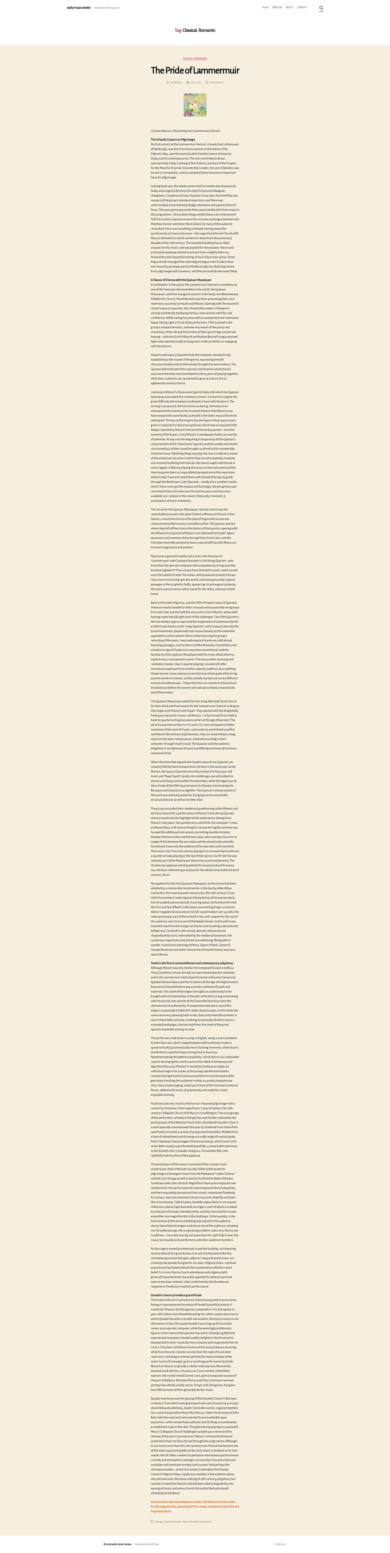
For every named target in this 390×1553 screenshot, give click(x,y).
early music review (78, 7)
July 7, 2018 (196, 82)
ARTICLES (277, 7)
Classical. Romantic (172, 1521)
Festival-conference (195, 59)
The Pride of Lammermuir (195, 70)
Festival (185, 1521)
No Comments (216, 82)
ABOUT (289, 7)
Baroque (159, 1521)
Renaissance (206, 1521)
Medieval (194, 1521)
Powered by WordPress (147, 1544)
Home (265, 7)
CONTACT (302, 7)
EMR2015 (177, 82)
